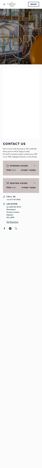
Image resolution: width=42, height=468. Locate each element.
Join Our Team (12, 434)
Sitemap (9, 462)
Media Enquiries (12, 437)
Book (33, 4)
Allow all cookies (21, 267)
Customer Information (16, 428)
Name (8, 71)
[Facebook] (7, 444)
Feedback (10, 418)
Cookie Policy (12, 457)
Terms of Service (29, 130)
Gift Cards (10, 415)
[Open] (4, 4)
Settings (32, 260)
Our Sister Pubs (12, 420)
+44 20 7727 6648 (10, 386)
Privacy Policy (15, 130)
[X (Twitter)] (7, 449)
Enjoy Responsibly (13, 432)
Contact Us (10, 440)
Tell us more (10, 103)
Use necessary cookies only (21, 274)
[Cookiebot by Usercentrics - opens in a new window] (29, 191)
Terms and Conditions (15, 465)
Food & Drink (11, 412)
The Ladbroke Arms (14, 409)
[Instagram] (7, 447)
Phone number (11, 92)
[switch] (36, 237)
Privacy (9, 459)
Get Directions (9, 406)
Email (8, 82)
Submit (21, 124)
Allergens (10, 423)
